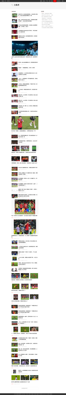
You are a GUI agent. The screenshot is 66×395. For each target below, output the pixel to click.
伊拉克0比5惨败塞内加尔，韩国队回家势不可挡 (27, 167)
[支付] (50, 1)
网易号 (19, 22)
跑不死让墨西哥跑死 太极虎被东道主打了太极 (20, 381)
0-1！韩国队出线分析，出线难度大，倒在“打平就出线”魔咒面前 (24, 333)
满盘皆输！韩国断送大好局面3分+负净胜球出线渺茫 (21, 279)
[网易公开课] (44, 1)
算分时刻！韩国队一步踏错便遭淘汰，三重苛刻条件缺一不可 (23, 130)
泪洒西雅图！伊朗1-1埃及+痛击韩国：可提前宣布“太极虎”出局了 (24, 163)
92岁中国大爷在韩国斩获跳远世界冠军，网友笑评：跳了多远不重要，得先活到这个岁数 (48, 21)
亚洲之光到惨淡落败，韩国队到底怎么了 (19, 301)
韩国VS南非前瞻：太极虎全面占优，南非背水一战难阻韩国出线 (24, 365)
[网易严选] (47, 1)
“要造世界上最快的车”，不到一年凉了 (47, 19)
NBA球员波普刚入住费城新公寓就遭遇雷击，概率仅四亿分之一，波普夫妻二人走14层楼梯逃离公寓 (48, 27)
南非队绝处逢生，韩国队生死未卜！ (18, 290)
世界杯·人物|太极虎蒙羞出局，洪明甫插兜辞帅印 (28, 62)
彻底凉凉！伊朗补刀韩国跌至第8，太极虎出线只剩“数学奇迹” (23, 152)
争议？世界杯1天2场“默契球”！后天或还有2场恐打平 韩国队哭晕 (24, 215)
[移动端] (41, 1)
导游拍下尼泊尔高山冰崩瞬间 (46, 24)
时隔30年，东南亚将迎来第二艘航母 (47, 13)
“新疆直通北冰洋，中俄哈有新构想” (47, 18)
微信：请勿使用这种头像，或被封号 (47, 16)
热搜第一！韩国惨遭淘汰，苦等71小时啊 (26, 67)
